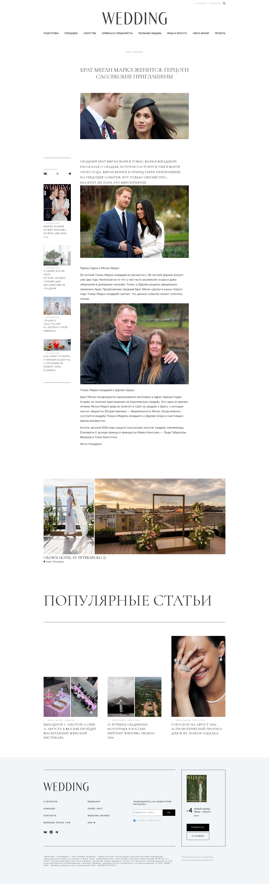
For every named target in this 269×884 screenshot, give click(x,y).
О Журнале (51, 802)
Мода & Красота (177, 33)
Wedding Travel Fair (57, 823)
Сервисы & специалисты (117, 33)
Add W (92, 823)
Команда (49, 809)
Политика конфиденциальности (198, 860)
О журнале (201, 3)
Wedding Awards (99, 816)
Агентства (90, 33)
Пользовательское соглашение (197, 857)
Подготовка (51, 33)
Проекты (220, 33)
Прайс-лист (95, 809)
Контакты (215, 3)
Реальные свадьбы (149, 33)
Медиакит (94, 802)
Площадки (71, 33)
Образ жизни (201, 33)
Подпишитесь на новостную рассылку (152, 803)
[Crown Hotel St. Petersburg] (93, 559)
